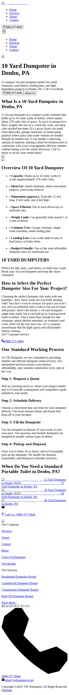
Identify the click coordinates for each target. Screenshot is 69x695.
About (13, 16)
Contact (14, 20)
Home (13, 9)
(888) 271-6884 (14, 341)
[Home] (16, 3)
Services (14, 13)
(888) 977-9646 (14, 27)
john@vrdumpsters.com (19, 680)
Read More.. (9, 602)
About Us (30, 93)
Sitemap (7, 690)
